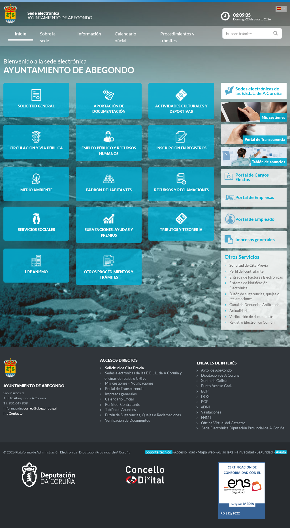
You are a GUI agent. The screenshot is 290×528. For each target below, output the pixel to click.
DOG (205, 396)
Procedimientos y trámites (177, 37)
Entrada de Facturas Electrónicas (256, 277)
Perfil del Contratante (122, 404)
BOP (204, 391)
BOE (204, 401)
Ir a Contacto (13, 413)
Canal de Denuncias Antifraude (254, 304)
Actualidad (238, 310)
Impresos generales (121, 394)
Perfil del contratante (246, 271)
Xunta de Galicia (214, 380)
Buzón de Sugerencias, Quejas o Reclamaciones (143, 415)
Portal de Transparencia (124, 388)
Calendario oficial (125, 37)
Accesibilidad (185, 452)
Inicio (20, 33)
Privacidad (246, 452)
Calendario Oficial (119, 399)
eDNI (205, 407)
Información (89, 33)
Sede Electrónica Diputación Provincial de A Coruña (243, 428)
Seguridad (265, 452)
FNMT (206, 417)
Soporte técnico (159, 452)
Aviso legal (226, 452)
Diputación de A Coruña (220, 375)
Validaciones (211, 412)
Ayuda (281, 452)
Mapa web (207, 452)
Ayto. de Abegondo (216, 370)
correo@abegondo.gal (40, 408)
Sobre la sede (48, 37)
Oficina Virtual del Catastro (223, 423)
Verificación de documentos (251, 316)
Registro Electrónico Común (251, 322)
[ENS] (242, 495)
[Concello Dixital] (145, 479)
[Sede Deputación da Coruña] (48, 479)
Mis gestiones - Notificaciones (129, 383)
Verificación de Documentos (127, 420)
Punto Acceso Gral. (216, 385)
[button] (281, 9)
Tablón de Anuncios (120, 409)
